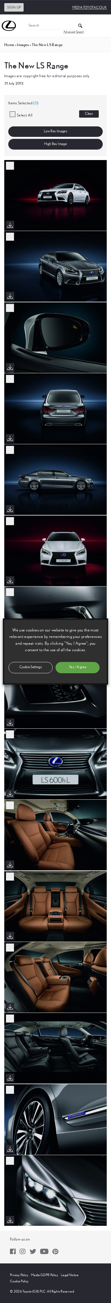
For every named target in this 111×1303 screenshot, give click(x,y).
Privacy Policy (19, 1275)
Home (9, 44)
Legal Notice (70, 1275)
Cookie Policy (19, 1281)
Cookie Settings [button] (30, 667)
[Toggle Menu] (103, 25)
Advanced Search (73, 32)
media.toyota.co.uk (89, 7)
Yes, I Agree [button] (77, 667)
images (23, 44)
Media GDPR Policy (44, 1275)
